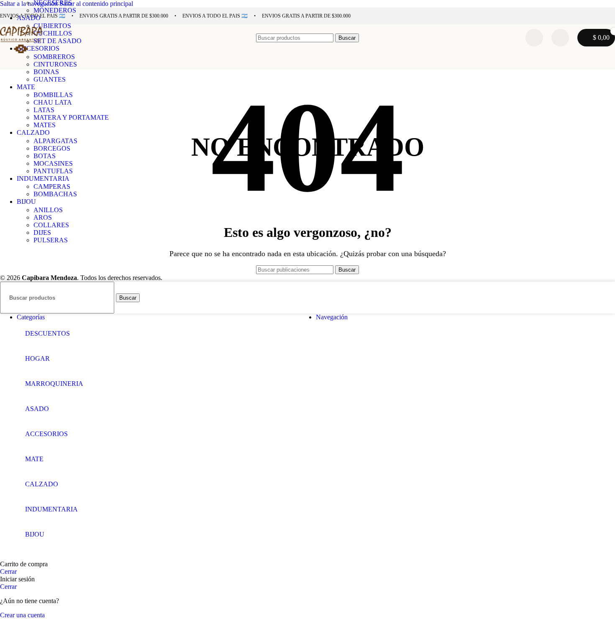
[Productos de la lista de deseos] (534, 37)
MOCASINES (53, 163)
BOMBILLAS (53, 94)
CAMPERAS (51, 186)
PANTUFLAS (53, 171)
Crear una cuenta (22, 615)
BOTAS (44, 155)
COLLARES (51, 225)
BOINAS (46, 71)
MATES (44, 124)
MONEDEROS (54, 10)
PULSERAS (50, 240)
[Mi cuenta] (560, 37)
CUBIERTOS (52, 25)
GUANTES (49, 79)
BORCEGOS (51, 148)
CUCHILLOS (52, 33)
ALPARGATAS (55, 140)
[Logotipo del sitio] (21, 53)
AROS (42, 217)
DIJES (42, 232)
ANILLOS (48, 209)
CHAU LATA (52, 102)
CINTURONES (55, 64)
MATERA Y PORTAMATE (71, 117)
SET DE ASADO (57, 40)
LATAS (43, 109)
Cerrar (8, 571)
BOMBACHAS (55, 194)
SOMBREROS (54, 56)
